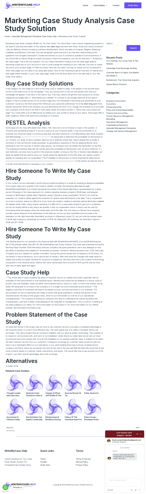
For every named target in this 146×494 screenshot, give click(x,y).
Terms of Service (83, 459)
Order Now (45, 465)
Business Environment (116, 101)
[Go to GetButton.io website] (5, 491)
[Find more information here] (124, 461)
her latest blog (53, 46)
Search (109, 43)
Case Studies (99, 5)
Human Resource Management (119, 116)
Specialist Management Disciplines (121, 128)
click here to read (81, 186)
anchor (9, 158)
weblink (100, 201)
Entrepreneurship (114, 107)
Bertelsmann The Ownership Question (122, 80)
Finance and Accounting (116, 113)
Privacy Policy (82, 465)
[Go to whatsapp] (5, 487)
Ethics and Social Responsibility (119, 110)
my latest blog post (89, 104)
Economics (111, 104)
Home (85, 5)
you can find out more (76, 348)
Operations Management (117, 122)
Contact (116, 5)
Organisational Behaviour (117, 125)
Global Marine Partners (116, 84)
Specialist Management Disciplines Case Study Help (34, 36)
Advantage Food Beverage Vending (121, 68)
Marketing (110, 119)
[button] (106, 5)
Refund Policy (82, 462)
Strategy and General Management (121, 131)
